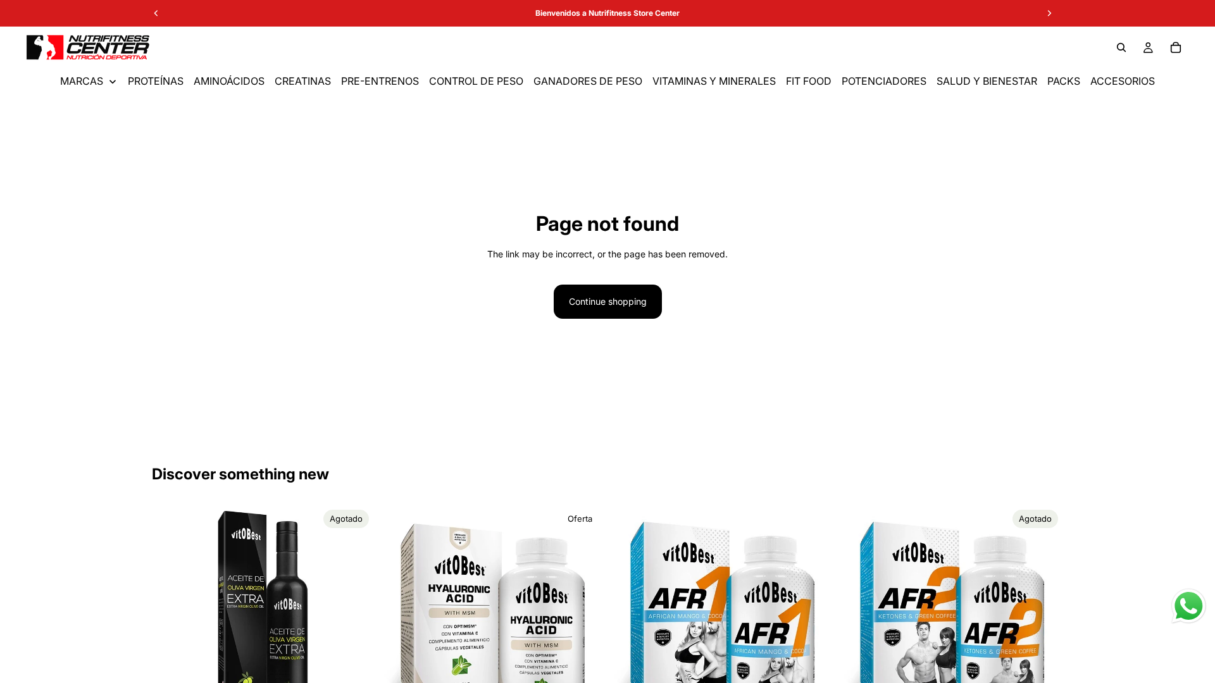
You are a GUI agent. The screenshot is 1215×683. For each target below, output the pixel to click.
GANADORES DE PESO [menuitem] (587, 81)
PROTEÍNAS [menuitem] (156, 81)
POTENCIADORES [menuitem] (884, 81)
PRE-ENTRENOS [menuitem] (380, 81)
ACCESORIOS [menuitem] (1122, 81)
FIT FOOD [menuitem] (809, 81)
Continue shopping (608, 301)
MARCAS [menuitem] (81, 81)
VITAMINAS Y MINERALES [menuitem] (714, 81)
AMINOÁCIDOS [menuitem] (229, 81)
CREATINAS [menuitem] (303, 81)
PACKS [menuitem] (1063, 81)
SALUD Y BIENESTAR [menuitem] (987, 81)
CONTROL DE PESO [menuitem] (476, 81)
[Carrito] (1176, 47)
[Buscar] (1121, 47)
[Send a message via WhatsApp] (1189, 606)
